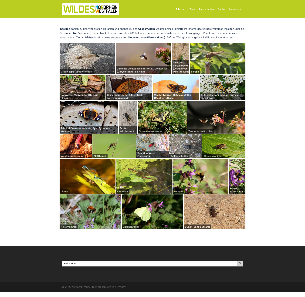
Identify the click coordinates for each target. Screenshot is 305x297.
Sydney (121, 286)
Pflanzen (180, 9)
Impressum (235, 9)
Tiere (192, 9)
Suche (221, 9)
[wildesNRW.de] (90, 8)
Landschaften (206, 9)
